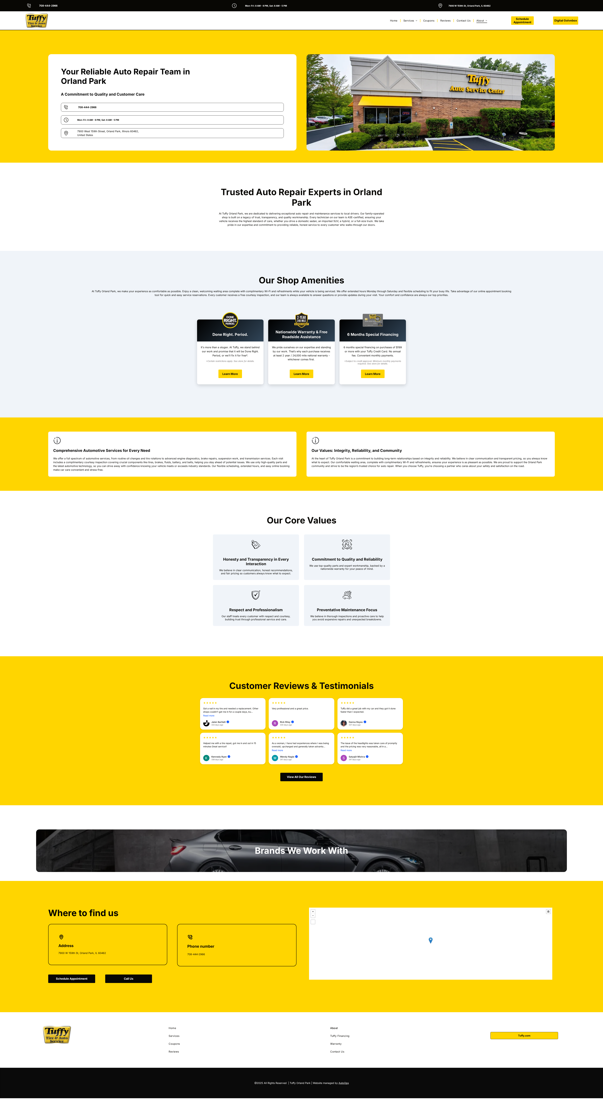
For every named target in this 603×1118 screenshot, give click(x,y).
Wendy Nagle (288, 756)
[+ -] (430, 944)
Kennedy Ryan (220, 756)
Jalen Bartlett (220, 722)
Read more (208, 715)
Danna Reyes (357, 722)
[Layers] (548, 912)
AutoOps (344, 1083)
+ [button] (313, 912)
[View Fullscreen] (313, 922)
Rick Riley (286, 722)
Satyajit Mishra (358, 756)
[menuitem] (394, 20)
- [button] (313, 916)
